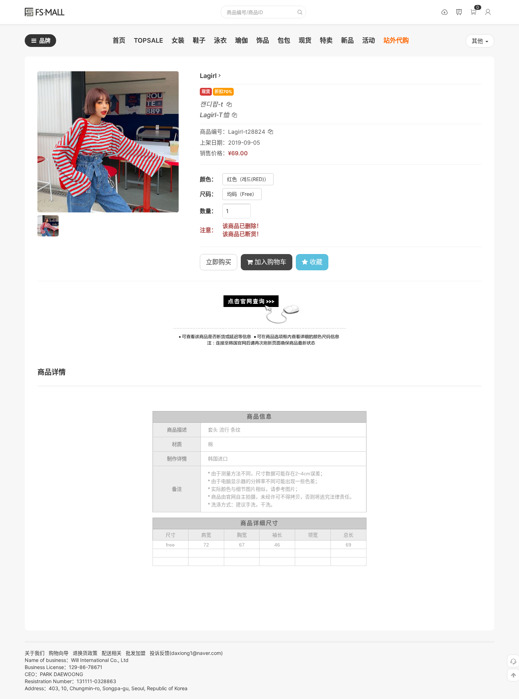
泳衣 (220, 40)
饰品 (262, 40)
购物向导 (58, 653)
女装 (178, 40)
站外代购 (396, 40)
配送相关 (111, 653)
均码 (242, 194)
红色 (248, 179)
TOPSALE (148, 40)
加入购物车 (269, 262)
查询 (300, 12)
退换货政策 (85, 653)
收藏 (315, 262)
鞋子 (199, 40)
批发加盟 (135, 653)
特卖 (326, 40)
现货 (305, 40)
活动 (368, 40)
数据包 (444, 12)
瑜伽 (241, 40)
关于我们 (34, 653)
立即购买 (218, 262)
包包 (284, 40)
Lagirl (208, 75)
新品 (347, 40)
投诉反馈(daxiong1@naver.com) (186, 653)
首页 (119, 40)
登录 (488, 12)
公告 (459, 12)
